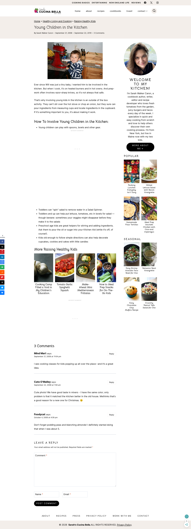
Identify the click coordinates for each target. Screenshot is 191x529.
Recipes (100, 11)
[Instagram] (157, 2)
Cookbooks (115, 11)
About (89, 11)
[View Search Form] (154, 11)
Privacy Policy (96, 516)
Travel (129, 11)
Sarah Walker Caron (44, 33)
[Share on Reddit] (2, 272)
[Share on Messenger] (2, 287)
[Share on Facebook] (2, 241)
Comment (41, 455)
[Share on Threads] (2, 282)
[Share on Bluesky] (2, 292)
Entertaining (99, 3)
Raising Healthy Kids (85, 21)
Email (67, 494)
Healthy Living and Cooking (57, 21)
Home (77, 11)
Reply (111, 354)
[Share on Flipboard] (2, 277)
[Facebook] (145, 2)
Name (39, 494)
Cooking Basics (81, 3)
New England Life (119, 3)
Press (76, 516)
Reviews (136, 3)
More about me (140, 147)
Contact (143, 516)
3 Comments (99, 33)
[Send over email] (2, 267)
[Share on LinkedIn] (2, 257)
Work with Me (122, 516)
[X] (151, 2)
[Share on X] (2, 246)
